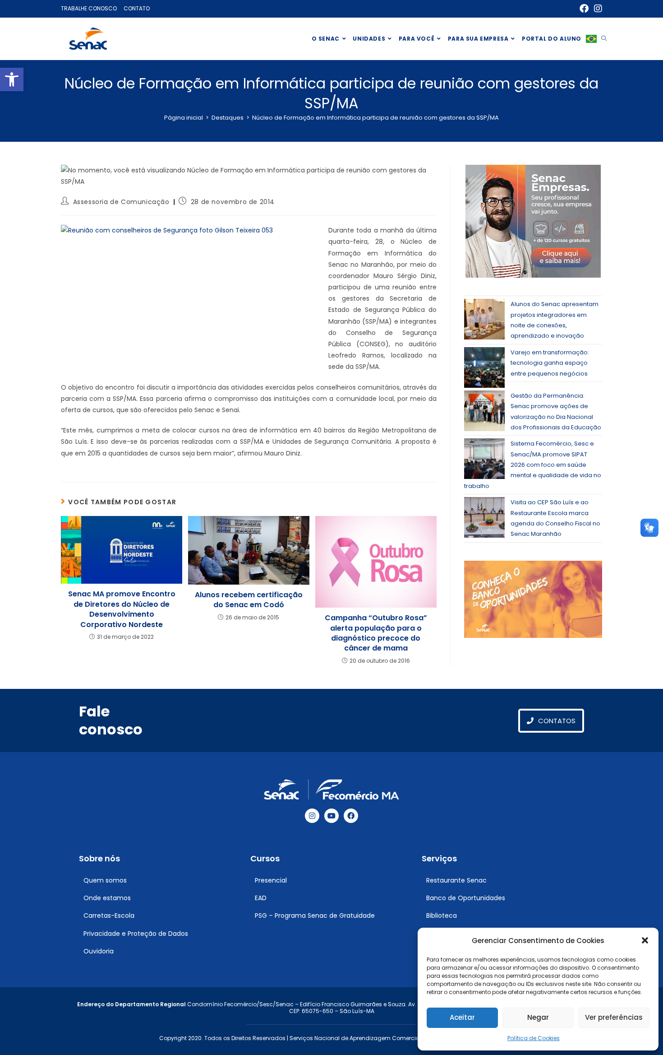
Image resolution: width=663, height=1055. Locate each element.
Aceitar (462, 1017)
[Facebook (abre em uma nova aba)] (584, 8)
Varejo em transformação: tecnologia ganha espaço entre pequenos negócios (550, 363)
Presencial (271, 880)
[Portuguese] (591, 39)
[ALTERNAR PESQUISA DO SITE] (604, 39)
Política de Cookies (533, 1038)
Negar (538, 1017)
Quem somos (105, 880)
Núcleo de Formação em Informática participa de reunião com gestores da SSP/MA (375, 117)
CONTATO (137, 8)
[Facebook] (351, 816)
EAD (261, 897)
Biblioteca (441, 915)
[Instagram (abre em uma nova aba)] (596, 8)
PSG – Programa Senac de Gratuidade (315, 915)
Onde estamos (107, 897)
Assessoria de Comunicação (121, 201)
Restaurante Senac (456, 880)
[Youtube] (331, 816)
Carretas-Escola (108, 915)
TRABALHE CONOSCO (89, 8)
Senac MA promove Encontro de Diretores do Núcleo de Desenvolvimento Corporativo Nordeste (121, 609)
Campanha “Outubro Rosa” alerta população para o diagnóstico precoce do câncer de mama (376, 633)
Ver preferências (614, 1017)
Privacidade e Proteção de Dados (135, 933)
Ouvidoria (98, 951)
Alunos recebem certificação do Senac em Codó (249, 600)
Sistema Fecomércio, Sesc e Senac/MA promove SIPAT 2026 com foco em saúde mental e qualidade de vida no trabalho (532, 464)
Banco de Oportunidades (465, 897)
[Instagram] (312, 816)
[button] (11, 79)
